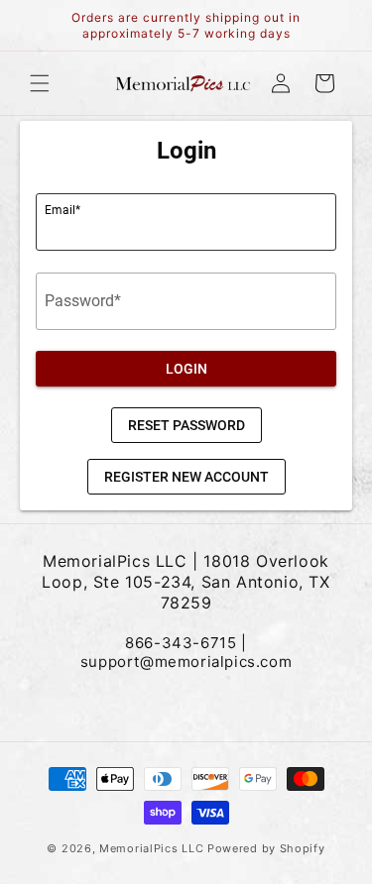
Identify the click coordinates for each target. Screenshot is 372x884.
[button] (40, 83)
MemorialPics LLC (151, 848)
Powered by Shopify (266, 848)
